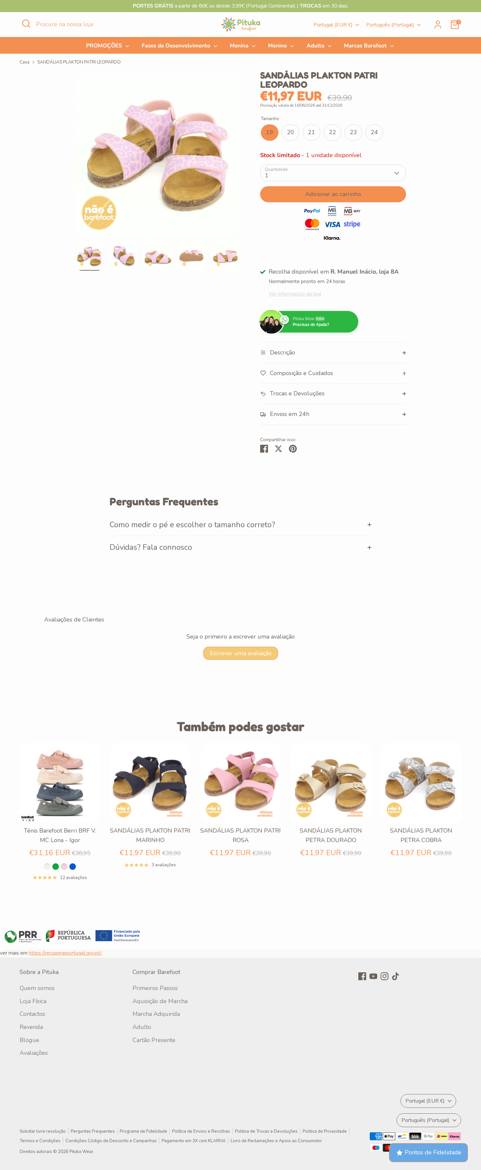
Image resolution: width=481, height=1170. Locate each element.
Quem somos (37, 988)
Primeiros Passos (155, 988)
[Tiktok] (396, 976)
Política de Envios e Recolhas (201, 1131)
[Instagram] (384, 976)
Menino (278, 45)
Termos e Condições (40, 1141)
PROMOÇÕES (105, 45)
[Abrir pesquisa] (26, 23)
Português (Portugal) (390, 24)
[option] (158, 156)
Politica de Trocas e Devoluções (266, 1131)
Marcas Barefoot (366, 45)
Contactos (32, 1014)
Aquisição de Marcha (160, 1001)
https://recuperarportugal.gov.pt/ (65, 953)
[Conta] (437, 24)
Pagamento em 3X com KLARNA (194, 1141)
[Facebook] (362, 976)
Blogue (29, 1040)
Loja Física (33, 1001)
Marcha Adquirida (156, 1014)
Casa (24, 62)
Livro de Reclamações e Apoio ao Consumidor (276, 1141)
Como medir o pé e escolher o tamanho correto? (192, 524)
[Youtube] (373, 976)
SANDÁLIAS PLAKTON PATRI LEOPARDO (79, 62)
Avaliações (34, 1053)
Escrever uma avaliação (241, 653)
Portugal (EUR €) (333, 24)
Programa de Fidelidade (143, 1131)
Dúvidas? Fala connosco (151, 547)
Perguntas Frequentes (93, 1131)
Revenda (31, 1027)
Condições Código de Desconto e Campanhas (111, 1141)
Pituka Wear (81, 1151)
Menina (240, 45)
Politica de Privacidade (325, 1131)
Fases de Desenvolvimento (177, 45)
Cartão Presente (154, 1040)
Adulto (316, 45)
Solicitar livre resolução (43, 1131)
